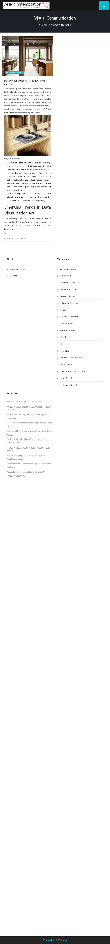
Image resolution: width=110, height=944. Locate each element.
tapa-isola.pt (12, 522)
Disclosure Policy (18, 269)
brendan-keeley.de (15, 635)
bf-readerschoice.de (66, 751)
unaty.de (10, 604)
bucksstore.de (13, 689)
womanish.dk (13, 550)
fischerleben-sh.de (15, 717)
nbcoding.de (62, 491)
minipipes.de (12, 741)
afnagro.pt (11, 484)
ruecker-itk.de (13, 799)
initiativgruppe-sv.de (16, 672)
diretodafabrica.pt (15, 515)
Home (63, 344)
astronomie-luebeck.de (67, 662)
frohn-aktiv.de (63, 536)
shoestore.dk (13, 556)
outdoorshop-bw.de (66, 611)
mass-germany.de (65, 550)
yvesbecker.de (13, 847)
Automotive (65, 275)
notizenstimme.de (15, 594)
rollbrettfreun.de (64, 689)
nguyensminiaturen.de (67, 813)
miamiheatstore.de (15, 765)
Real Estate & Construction (72, 371)
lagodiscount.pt (14, 502)
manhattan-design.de (66, 837)
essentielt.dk (12, 553)
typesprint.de (63, 655)
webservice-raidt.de (66, 792)
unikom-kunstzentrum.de (18, 665)
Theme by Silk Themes (55, 940)
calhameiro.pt (13, 526)
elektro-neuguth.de (66, 844)
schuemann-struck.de (67, 771)
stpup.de (61, 789)
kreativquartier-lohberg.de (69, 830)
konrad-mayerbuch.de (17, 730)
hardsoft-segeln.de (65, 543)
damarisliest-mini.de (16, 727)
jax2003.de (12, 700)
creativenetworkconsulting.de (71, 587)
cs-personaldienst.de (66, 618)
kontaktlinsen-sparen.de (68, 730)
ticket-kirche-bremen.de (18, 850)
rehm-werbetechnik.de (67, 584)
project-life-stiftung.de (67, 915)
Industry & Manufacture (71, 357)
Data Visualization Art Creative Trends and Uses (25, 82)
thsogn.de (61, 861)
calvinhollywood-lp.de (67, 724)
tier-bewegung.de (15, 676)
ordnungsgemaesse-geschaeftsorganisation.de (28, 710)
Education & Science (69, 303)
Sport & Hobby (66, 378)
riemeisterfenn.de (15, 833)
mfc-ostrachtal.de (65, 809)
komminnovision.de (15, 658)
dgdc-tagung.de (14, 778)
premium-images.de (16, 682)
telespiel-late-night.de (67, 799)
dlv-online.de (12, 748)
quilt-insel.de (63, 604)
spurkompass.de (14, 597)
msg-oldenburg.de (65, 819)
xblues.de (61, 878)
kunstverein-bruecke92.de (19, 840)
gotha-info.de (63, 891)
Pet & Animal (66, 364)
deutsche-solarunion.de (17, 611)
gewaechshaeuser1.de (67, 597)
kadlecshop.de (63, 508)
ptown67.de (62, 700)
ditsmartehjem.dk (15, 567)
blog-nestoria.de (64, 522)
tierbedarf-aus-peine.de (68, 710)
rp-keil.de (61, 481)
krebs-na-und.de (64, 758)
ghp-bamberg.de (14, 724)
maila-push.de (63, 505)
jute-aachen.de (63, 713)
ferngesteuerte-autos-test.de (20, 775)
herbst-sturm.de (64, 912)
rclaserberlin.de (14, 646)
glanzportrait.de (14, 854)
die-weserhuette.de (66, 734)
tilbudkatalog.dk (14, 546)
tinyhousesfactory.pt (16, 519)
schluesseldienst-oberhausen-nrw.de (23, 826)
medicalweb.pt (13, 498)
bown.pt (10, 512)
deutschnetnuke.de (65, 706)
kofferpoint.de (63, 737)
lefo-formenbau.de (15, 632)
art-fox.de (61, 502)
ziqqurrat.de (12, 622)
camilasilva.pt (13, 488)
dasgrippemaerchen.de (67, 840)
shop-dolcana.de (64, 854)
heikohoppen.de (64, 628)
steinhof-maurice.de (16, 693)
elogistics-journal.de (16, 819)
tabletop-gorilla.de (15, 785)
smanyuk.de (62, 529)
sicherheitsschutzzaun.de (68, 546)
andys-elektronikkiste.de (18, 618)
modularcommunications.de (19, 706)
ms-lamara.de (63, 515)
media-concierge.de (66, 905)
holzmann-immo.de (66, 922)
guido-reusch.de (64, 720)
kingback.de (62, 632)
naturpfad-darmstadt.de (18, 639)
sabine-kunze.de (64, 816)
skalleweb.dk (13, 563)
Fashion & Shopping (69, 316)
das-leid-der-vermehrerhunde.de (21, 837)
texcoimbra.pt (13, 543)
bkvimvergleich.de (65, 567)
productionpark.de (65, 556)
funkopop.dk (12, 573)
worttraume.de (13, 591)
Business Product (68, 289)
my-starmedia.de (14, 809)
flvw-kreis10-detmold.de (18, 830)
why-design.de (63, 608)
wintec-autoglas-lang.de (68, 539)
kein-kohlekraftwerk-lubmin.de (71, 693)
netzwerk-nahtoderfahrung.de (20, 823)
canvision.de (62, 512)
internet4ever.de (64, 775)
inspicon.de (62, 919)
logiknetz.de (12, 601)
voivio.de (61, 669)
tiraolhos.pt (12, 584)
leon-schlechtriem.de (66, 635)
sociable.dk (12, 560)
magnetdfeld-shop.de (67, 498)
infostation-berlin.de (16, 655)
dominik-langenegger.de (18, 744)
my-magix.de (63, 553)
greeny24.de (62, 519)
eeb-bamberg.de (65, 778)
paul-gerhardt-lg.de (66, 857)
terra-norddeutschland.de (68, 765)
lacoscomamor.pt (15, 505)
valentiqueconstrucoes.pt (18, 539)
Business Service (67, 296)
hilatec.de (61, 488)
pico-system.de (14, 844)
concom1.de (62, 850)
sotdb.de (61, 532)
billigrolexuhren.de (15, 806)
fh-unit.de (11, 642)
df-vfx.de (61, 761)
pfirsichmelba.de (64, 833)
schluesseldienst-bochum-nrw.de (22, 734)
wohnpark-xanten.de (66, 594)
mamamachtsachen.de (17, 795)
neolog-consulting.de (16, 782)
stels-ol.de (62, 741)
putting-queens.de (65, 615)
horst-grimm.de (64, 573)
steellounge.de (13, 587)
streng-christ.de (14, 758)
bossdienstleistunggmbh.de (19, 625)
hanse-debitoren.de (66, 570)
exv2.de (10, 816)
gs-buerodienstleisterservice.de (71, 591)
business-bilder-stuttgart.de (70, 874)
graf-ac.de (11, 608)
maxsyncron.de (64, 703)
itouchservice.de (64, 867)
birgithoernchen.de (65, 625)
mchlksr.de (11, 662)
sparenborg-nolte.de (16, 669)
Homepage (42, 25)
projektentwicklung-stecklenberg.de (23, 703)
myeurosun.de (13, 628)
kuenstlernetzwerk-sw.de (18, 720)
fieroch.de (61, 560)
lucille (23, 238)
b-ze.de (60, 658)
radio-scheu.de (64, 563)
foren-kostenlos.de (65, 754)
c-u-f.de (60, 902)
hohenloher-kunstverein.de (69, 748)
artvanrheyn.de (13, 679)
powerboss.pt (13, 481)
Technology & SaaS (68, 385)
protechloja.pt (13, 495)
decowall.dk (12, 580)
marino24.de (12, 751)
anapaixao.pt (12, 491)
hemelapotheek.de (65, 622)
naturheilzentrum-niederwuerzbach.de (74, 717)
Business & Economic (69, 282)
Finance (63, 310)
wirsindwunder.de (65, 495)
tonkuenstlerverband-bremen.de (72, 909)
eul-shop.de (62, 826)
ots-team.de (12, 696)
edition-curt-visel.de (66, 526)
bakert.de (61, 580)
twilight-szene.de (14, 802)
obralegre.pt (12, 536)
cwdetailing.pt (13, 532)
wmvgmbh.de (63, 847)
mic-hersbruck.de (15, 761)
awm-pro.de (12, 649)
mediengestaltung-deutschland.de (22, 615)
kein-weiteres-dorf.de (67, 696)
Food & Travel (66, 323)
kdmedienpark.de (65, 601)
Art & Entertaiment (14, 72)
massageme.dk (13, 577)
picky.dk (10, 570)
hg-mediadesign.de (65, 577)
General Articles (67, 330)
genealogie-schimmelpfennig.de (71, 768)
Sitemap (13, 275)
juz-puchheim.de (14, 813)
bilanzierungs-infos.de (17, 686)
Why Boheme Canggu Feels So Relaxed (24, 401)
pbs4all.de (11, 737)
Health (63, 337)
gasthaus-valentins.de (16, 754)
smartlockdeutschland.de (18, 771)
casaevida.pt (12, 529)
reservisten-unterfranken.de (70, 484)
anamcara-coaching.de (17, 789)
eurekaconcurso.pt (15, 508)
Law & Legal (65, 351)
